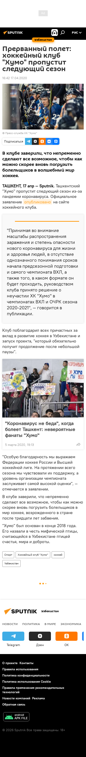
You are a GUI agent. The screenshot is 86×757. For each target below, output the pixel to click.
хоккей (58, 554)
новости (10, 624)
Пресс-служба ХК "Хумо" (21, 133)
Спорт (8, 554)
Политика (31, 624)
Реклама (38, 698)
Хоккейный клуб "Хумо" (33, 554)
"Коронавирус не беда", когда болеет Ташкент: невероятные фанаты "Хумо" (40, 429)
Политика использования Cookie (26, 681)
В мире (50, 624)
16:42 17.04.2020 (14, 78)
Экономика (71, 624)
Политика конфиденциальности (26, 675)
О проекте (10, 663)
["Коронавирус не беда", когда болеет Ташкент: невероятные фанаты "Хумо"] (43, 388)
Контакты (26, 663)
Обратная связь (13, 704)
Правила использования (20, 669)
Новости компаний (16, 698)
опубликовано (37, 202)
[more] (78, 444)
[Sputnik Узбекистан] (13, 34)
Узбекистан (11, 563)
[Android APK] (16, 717)
